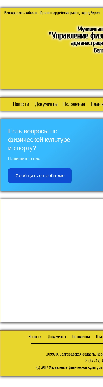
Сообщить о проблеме (40, 175)
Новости (21, 104)
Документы (46, 104)
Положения (74, 104)
